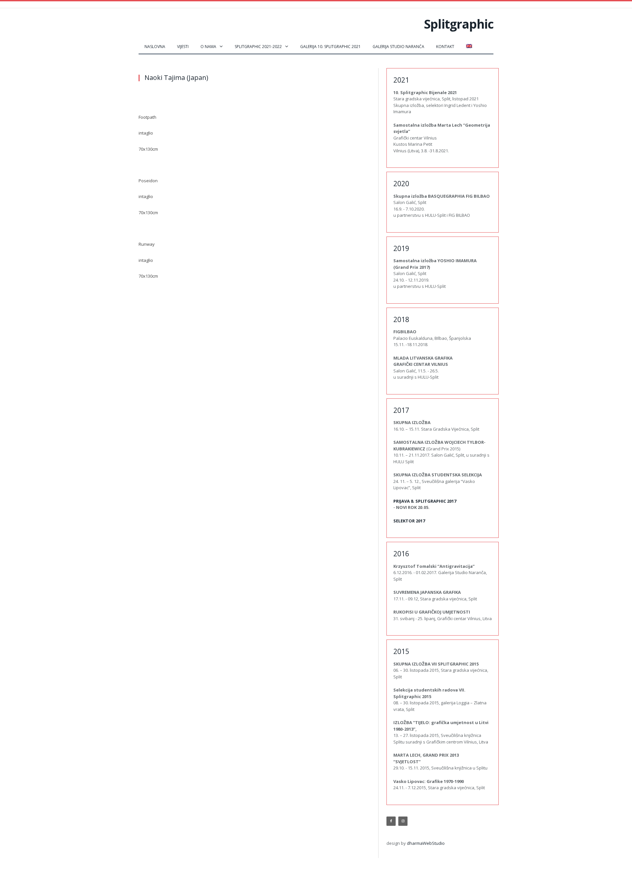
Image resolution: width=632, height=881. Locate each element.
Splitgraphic (458, 23)
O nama (208, 46)
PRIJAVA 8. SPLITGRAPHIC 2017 (424, 501)
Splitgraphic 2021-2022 (258, 46)
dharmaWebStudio (426, 843)
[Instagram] (403, 821)
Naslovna (155, 46)
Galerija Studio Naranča (398, 46)
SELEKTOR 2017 (409, 521)
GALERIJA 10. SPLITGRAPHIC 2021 (330, 46)
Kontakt (445, 46)
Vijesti (183, 46)
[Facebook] (391, 821)
